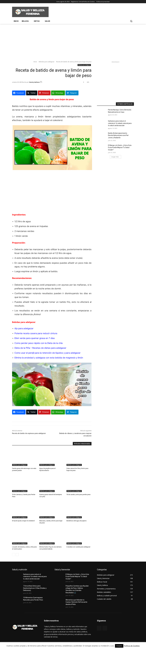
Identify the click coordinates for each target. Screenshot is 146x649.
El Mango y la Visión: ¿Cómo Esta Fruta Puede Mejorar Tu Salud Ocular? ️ (119, 147)
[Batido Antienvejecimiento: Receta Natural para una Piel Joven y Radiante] (102, 136)
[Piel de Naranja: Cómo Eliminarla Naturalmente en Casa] (102, 113)
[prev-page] (13, 554)
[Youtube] (26, 1)
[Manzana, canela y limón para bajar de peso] (51, 509)
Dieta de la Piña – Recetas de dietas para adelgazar (40, 348)
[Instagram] (16, 1)
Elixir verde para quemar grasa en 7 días (34, 338)
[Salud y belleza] (41, 82)
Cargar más (115, 157)
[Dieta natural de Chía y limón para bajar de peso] (78, 457)
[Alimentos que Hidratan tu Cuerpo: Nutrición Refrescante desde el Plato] (60, 603)
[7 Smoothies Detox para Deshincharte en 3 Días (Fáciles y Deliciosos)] (17, 589)
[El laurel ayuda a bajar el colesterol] (24, 509)
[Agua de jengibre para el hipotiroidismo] (51, 457)
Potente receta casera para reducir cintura (35, 333)
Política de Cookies (132, 646)
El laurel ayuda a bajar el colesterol (23, 521)
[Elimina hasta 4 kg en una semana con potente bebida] (51, 535)
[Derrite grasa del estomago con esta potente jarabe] (24, 457)
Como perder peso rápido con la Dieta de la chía (38, 343)
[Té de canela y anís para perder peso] (78, 483)
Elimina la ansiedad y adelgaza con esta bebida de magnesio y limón (48, 357)
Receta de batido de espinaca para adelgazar (29, 433)
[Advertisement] (90, 11)
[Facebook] (13, 1)
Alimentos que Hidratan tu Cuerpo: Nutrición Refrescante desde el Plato (76, 602)
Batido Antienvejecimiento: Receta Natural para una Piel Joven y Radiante (118, 135)
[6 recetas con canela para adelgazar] (78, 535)
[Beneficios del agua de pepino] (78, 509)
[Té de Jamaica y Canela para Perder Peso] (24, 483)
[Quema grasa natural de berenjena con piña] (51, 483)
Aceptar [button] (119, 646)
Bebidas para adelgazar (46, 62)
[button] (131, 21)
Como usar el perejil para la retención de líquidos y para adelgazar (47, 353)
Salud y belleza (34, 82)
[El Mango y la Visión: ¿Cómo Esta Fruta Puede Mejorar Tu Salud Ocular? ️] (102, 148)
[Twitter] (19, 1)
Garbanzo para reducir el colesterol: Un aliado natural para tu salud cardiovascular (120, 123)
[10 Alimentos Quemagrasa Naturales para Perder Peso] (17, 600)
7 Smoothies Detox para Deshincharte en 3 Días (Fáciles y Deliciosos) (35, 588)
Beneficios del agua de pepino (76, 521)
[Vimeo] (23, 1)
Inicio (35, 62)
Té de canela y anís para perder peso (78, 494)
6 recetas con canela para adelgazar (78, 547)
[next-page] (17, 554)
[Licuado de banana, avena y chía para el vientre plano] (24, 535)
